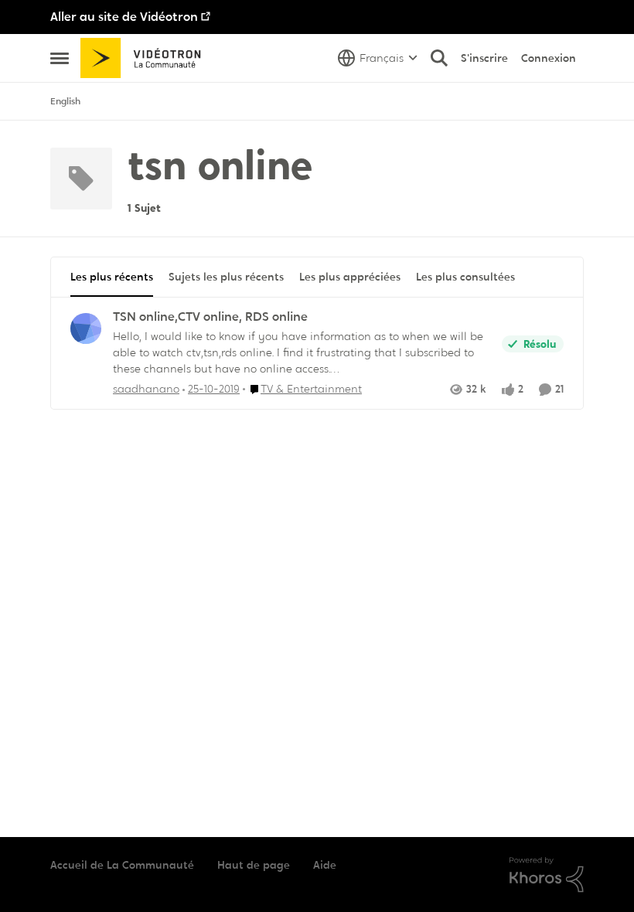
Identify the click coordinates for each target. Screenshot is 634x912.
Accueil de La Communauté (122, 865)
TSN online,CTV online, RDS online (210, 317)
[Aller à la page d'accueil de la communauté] (145, 58)
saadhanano (146, 389)
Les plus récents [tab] (111, 277)
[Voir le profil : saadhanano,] (85, 328)
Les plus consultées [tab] (465, 277)
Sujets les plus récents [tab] (226, 277)
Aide (324, 865)
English (65, 101)
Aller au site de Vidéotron (124, 17)
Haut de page (253, 865)
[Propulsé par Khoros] (547, 875)
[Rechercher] (439, 58)
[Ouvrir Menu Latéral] (60, 58)
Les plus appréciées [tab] (350, 277)
